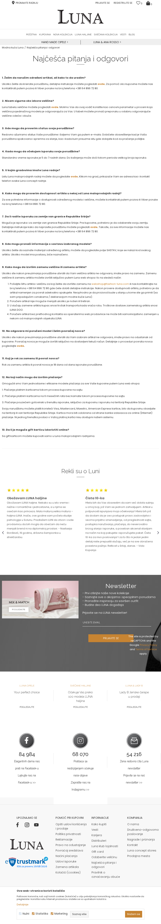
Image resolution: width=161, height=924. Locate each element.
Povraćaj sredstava (69, 850)
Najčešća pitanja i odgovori (103, 865)
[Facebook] (17, 824)
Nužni (26, 913)
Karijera (96, 835)
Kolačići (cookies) (68, 872)
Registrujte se (123, 3)
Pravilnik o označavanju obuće (105, 874)
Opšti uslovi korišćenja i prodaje (71, 826)
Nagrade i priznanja (141, 839)
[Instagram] (27, 824)
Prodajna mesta (138, 856)
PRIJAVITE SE (111, 638)
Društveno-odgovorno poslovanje (143, 832)
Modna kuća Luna (13, 47)
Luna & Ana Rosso (106, 42)
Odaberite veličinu (104, 857)
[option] (54, 42)
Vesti (94, 830)
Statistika (42, 913)
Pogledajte (27, 707)
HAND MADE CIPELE (54, 42)
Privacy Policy (148, 645)
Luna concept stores (141, 850)
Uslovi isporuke (66, 861)
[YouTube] (36, 824)
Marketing (61, 913)
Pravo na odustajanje (71, 845)
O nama (133, 824)
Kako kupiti (98, 824)
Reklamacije (64, 839)
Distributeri (98, 841)
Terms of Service (146, 649)
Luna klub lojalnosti (104, 846)
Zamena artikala (67, 867)
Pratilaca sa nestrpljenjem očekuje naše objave (80, 768)
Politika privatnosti (68, 834)
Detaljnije (22, 904)
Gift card (97, 852)
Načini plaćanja (66, 856)
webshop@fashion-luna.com (110, 284)
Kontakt (132, 845)
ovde (101, 84)
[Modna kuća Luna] (80, 17)
